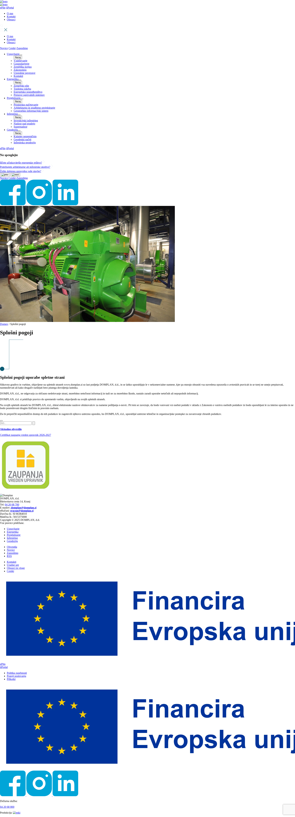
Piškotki (11, 679)
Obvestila (12, 546)
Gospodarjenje (21, 63)
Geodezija (12, 129)
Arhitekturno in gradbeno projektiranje (34, 107)
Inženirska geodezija (25, 142)
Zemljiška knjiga (23, 66)
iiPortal (10, 7)
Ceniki (12, 48)
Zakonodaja (20, 69)
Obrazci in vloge (16, 568)
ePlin (2, 7)
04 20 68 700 (12, 504)
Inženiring (12, 113)
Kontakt (11, 16)
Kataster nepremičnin (25, 136)
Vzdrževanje (20, 60)
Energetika (12, 79)
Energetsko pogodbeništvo (28, 91)
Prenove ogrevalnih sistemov (29, 94)
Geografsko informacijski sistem (31, 110)
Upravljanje (13, 54)
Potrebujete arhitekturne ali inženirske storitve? (25, 166)
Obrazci (11, 19)
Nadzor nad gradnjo (24, 123)
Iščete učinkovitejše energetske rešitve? (21, 162)
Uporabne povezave (24, 72)
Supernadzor (20, 126)
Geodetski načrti (22, 139)
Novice (4, 48)
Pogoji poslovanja (16, 676)
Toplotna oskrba (22, 88)
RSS (9, 556)
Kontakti (18, 76)
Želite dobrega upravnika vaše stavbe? (20, 171)
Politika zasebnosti (17, 672)
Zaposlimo (22, 48)
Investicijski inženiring (26, 120)
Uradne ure (13, 564)
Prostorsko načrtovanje (26, 104)
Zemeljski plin (21, 85)
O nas (10, 13)
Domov (4, 324)
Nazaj (18, 57)
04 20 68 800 (7, 806)
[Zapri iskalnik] (1, 420)
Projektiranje (13, 98)
